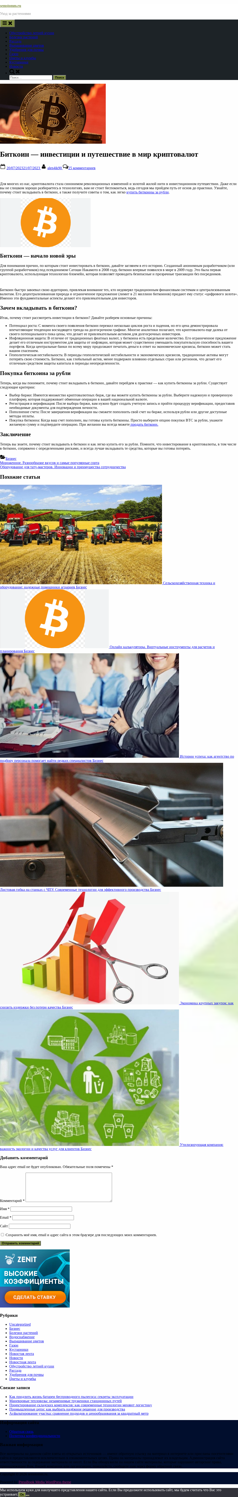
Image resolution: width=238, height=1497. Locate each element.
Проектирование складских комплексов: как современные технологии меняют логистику (80, 1405)
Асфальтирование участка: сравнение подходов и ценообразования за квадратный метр (79, 1413)
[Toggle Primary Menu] (7, 23)
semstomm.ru (10, 6)
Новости (16, 66)
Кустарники (18, 62)
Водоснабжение (22, 1337)
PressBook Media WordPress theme (45, 1482)
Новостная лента (22, 1362)
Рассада (15, 41)
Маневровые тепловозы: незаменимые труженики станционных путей (65, 1401)
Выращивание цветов (26, 45)
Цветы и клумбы (22, 58)
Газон (13, 54)
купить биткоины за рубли (147, 192)
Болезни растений (23, 37)
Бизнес (11, 459)
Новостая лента (21, 1354)
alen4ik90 (55, 168)
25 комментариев (82, 168)
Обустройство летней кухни (31, 33)
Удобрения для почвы (26, 50)
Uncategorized (20, 1324)
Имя (5, 1209)
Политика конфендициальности (34, 1436)
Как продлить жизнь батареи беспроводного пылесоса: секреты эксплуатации (71, 1397)
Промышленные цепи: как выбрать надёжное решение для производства (67, 1409)
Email (5, 1217)
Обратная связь (21, 1432)
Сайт (4, 1226)
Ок (22, 1494)
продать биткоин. (144, 424)
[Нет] (28, 1495)
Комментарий (12, 1201)
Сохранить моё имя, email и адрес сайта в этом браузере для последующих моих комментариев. (81, 1235)
